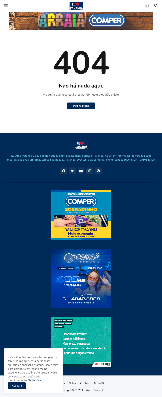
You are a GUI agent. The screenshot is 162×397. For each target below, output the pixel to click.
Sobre (72, 383)
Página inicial (81, 106)
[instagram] (89, 170)
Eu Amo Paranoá (92, 390)
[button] (5, 6)
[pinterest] (98, 170)
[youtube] (81, 170)
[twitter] (72, 170)
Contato (85, 383)
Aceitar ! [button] (17, 386)
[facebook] (63, 170)
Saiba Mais (34, 380)
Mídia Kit (99, 383)
